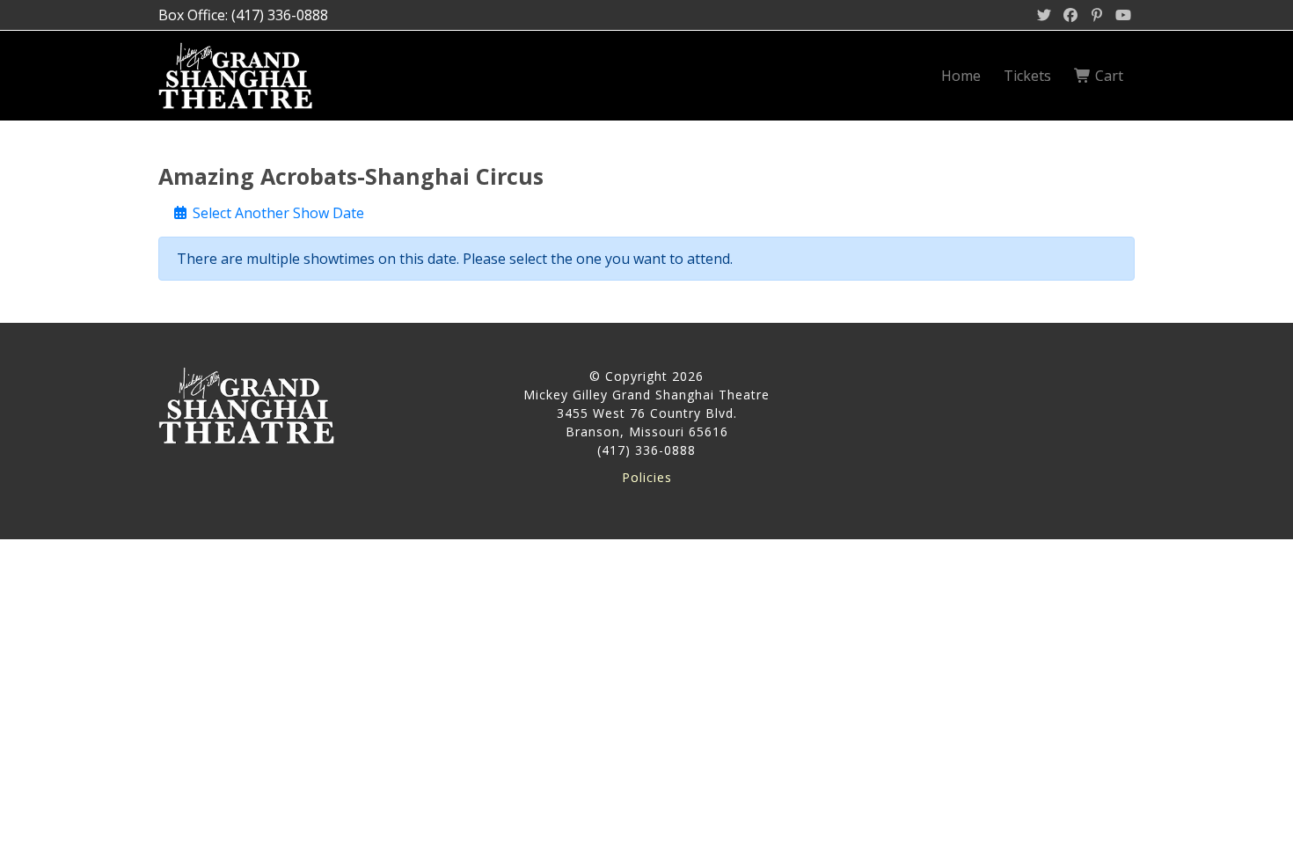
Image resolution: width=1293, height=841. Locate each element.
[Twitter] (1044, 15)
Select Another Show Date (276, 213)
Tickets (1027, 75)
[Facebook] (1070, 15)
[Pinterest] (1096, 15)
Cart (1107, 75)
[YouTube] (1123, 15)
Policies (647, 477)
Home (961, 75)
